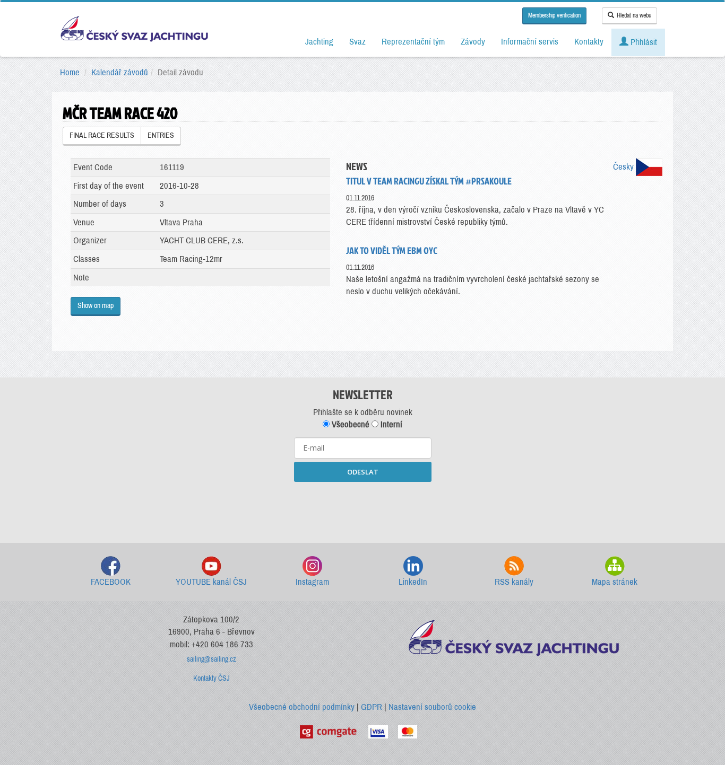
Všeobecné (349, 424)
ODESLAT (362, 472)
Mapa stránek (614, 581)
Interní (390, 424)
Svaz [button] (357, 41)
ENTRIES (161, 135)
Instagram (312, 581)
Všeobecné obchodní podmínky (302, 706)
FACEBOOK (111, 581)
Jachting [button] (319, 41)
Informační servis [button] (529, 41)
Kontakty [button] (588, 41)
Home (70, 72)
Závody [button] (473, 41)
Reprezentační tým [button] (413, 41)
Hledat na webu (634, 15)
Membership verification (554, 15)
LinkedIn (413, 581)
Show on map (95, 306)
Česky (624, 166)
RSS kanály (514, 581)
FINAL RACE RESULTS (102, 135)
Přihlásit (642, 42)
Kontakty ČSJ (211, 678)
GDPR (371, 706)
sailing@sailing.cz (211, 659)
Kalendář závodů (119, 72)
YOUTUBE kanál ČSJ (211, 581)
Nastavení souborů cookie (432, 706)
